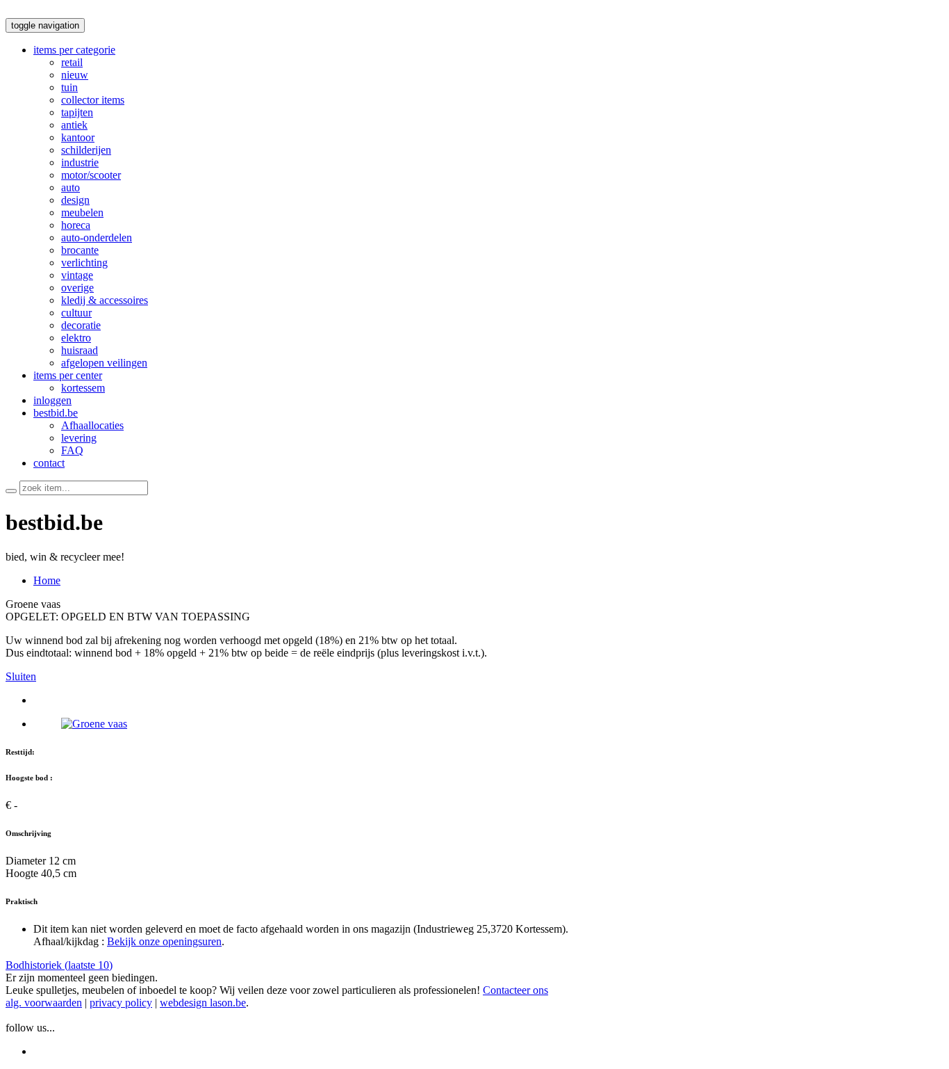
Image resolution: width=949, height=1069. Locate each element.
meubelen (82, 212)
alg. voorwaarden (44, 1002)
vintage (77, 275)
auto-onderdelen (96, 237)
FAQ (72, 450)
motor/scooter (91, 175)
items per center (67, 375)
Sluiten (21, 676)
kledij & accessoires (104, 300)
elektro (76, 338)
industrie (80, 162)
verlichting (84, 262)
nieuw (74, 75)
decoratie (81, 325)
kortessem (83, 388)
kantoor (77, 137)
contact (49, 463)
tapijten (77, 112)
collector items (92, 100)
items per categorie (74, 50)
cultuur (76, 313)
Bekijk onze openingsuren (164, 941)
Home (46, 580)
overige (77, 288)
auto (70, 187)
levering (79, 438)
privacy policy (121, 1002)
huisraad (79, 350)
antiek (74, 125)
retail (72, 62)
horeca (75, 225)
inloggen (52, 400)
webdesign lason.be (203, 1002)
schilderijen (86, 150)
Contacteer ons (515, 990)
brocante (80, 250)
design (75, 200)
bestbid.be (55, 413)
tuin (69, 87)
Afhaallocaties (92, 425)
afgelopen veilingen (104, 363)
